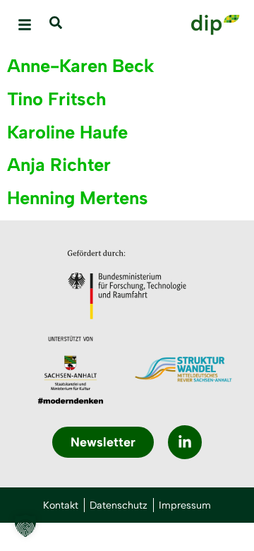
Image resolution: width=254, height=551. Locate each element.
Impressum (185, 505)
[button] (24, 24)
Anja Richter (59, 164)
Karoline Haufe (67, 132)
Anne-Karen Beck (81, 65)
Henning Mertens (77, 197)
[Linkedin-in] (185, 442)
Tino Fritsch (57, 98)
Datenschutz (118, 505)
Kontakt (60, 505)
